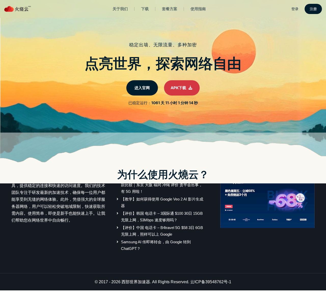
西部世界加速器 (135, 282)
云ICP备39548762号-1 (210, 282)
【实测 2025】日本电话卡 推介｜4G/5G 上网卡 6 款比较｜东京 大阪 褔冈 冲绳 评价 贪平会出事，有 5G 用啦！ (162, 185)
